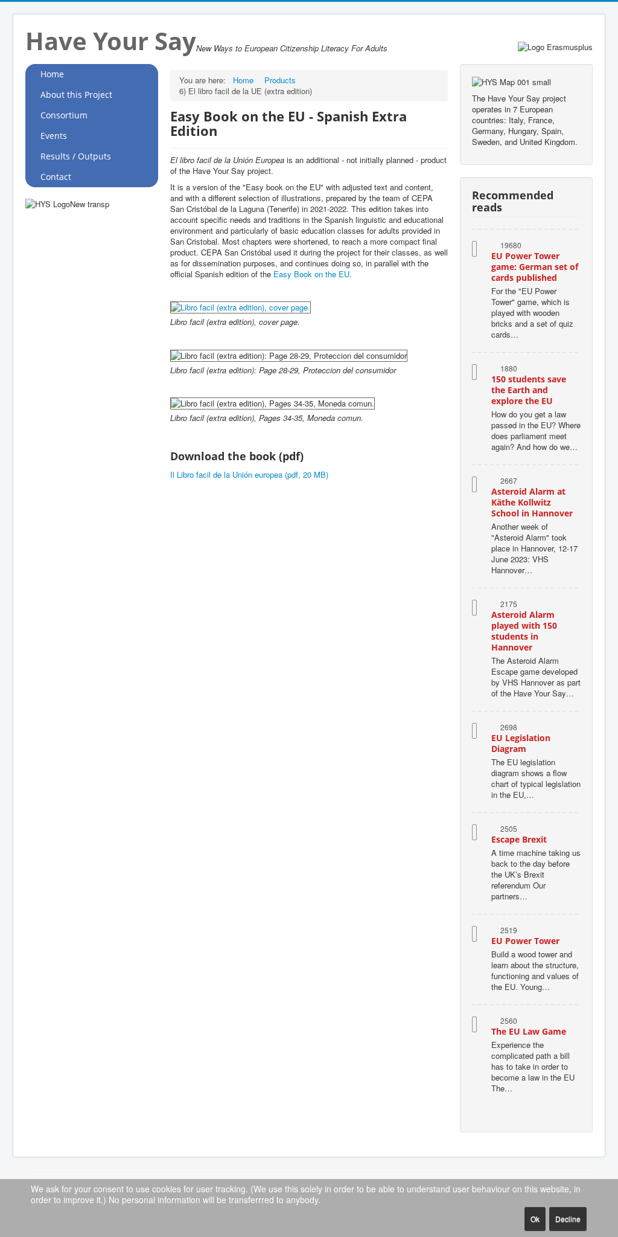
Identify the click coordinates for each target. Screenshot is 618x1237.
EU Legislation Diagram (520, 743)
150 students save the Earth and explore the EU (528, 389)
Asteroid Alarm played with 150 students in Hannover (524, 631)
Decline (568, 1218)
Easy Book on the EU (311, 274)
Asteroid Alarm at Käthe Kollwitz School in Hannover (532, 502)
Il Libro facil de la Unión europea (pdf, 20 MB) (249, 474)
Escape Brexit (519, 839)
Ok (535, 1218)
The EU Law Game (528, 1031)
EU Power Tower (525, 940)
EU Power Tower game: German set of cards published (534, 266)
